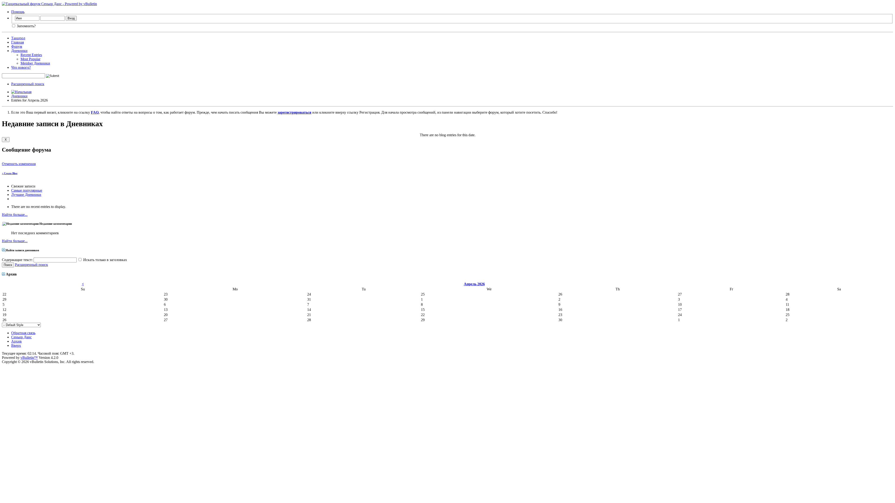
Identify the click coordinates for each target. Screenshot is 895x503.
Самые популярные (26, 190)
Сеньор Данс (21, 337)
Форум (16, 46)
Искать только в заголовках (104, 260)
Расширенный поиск (27, 84)
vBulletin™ (29, 358)
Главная (17, 42)
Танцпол (18, 38)
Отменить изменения (19, 164)
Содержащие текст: (18, 260)
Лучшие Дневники (26, 195)
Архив (16, 341)
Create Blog (9, 173)
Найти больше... (15, 215)
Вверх (16, 345)
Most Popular (30, 59)
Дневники (19, 51)
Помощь (17, 12)
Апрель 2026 (474, 284)
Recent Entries (31, 55)
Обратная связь (23, 333)
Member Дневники (35, 63)
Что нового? (21, 67)
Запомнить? (26, 26)
